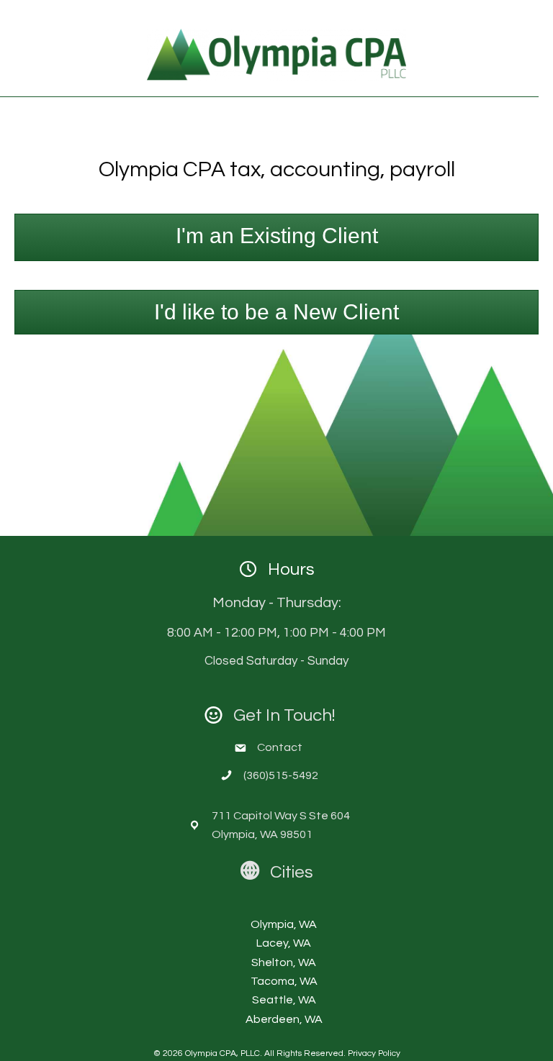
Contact (281, 747)
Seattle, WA (284, 1000)
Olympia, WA (284, 924)
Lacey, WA (283, 943)
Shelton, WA (283, 962)
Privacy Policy (374, 1053)
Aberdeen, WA (284, 1019)
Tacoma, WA (284, 981)
